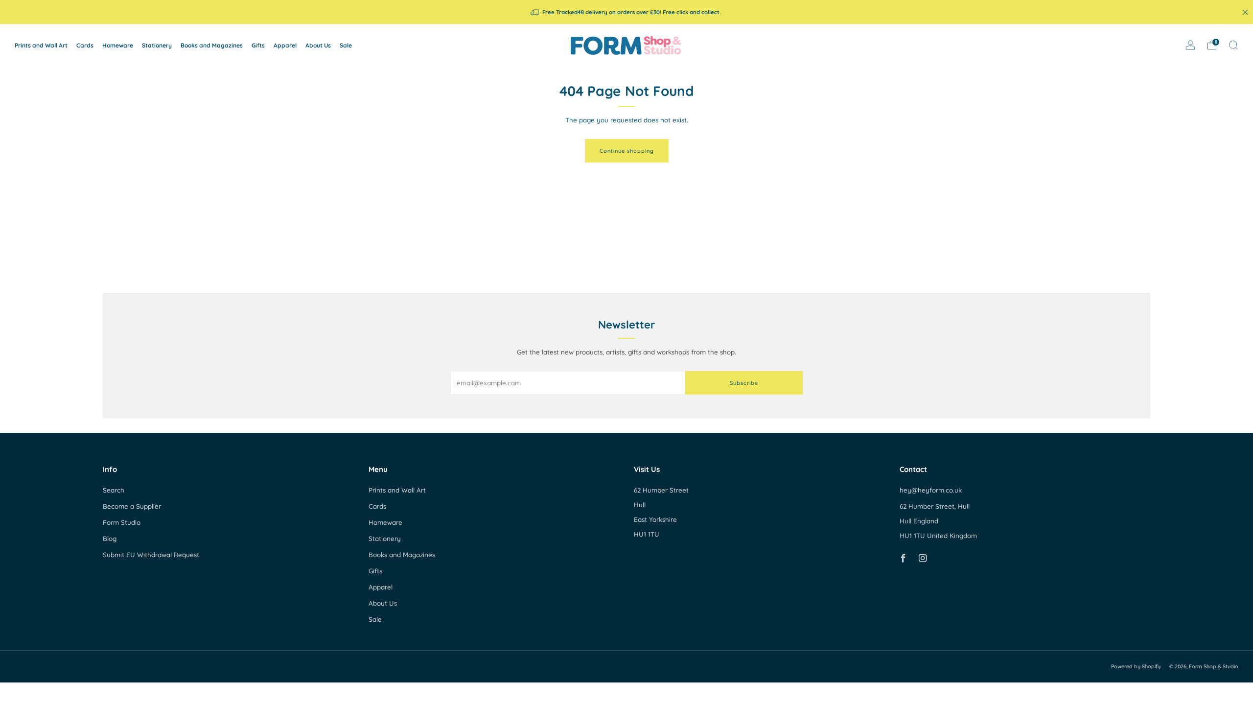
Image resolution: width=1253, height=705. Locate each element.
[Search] (1233, 45)
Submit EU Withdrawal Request (151, 555)
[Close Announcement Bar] (1245, 12)
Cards (84, 45)
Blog (109, 538)
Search (113, 490)
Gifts (258, 45)
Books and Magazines (212, 45)
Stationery (157, 45)
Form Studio (121, 522)
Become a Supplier (132, 506)
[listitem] (626, 12)
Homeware (117, 45)
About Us (318, 45)
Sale (346, 45)
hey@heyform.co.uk (931, 490)
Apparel (285, 45)
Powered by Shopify (1135, 666)
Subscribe (744, 382)
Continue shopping (627, 150)
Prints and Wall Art (41, 45)
